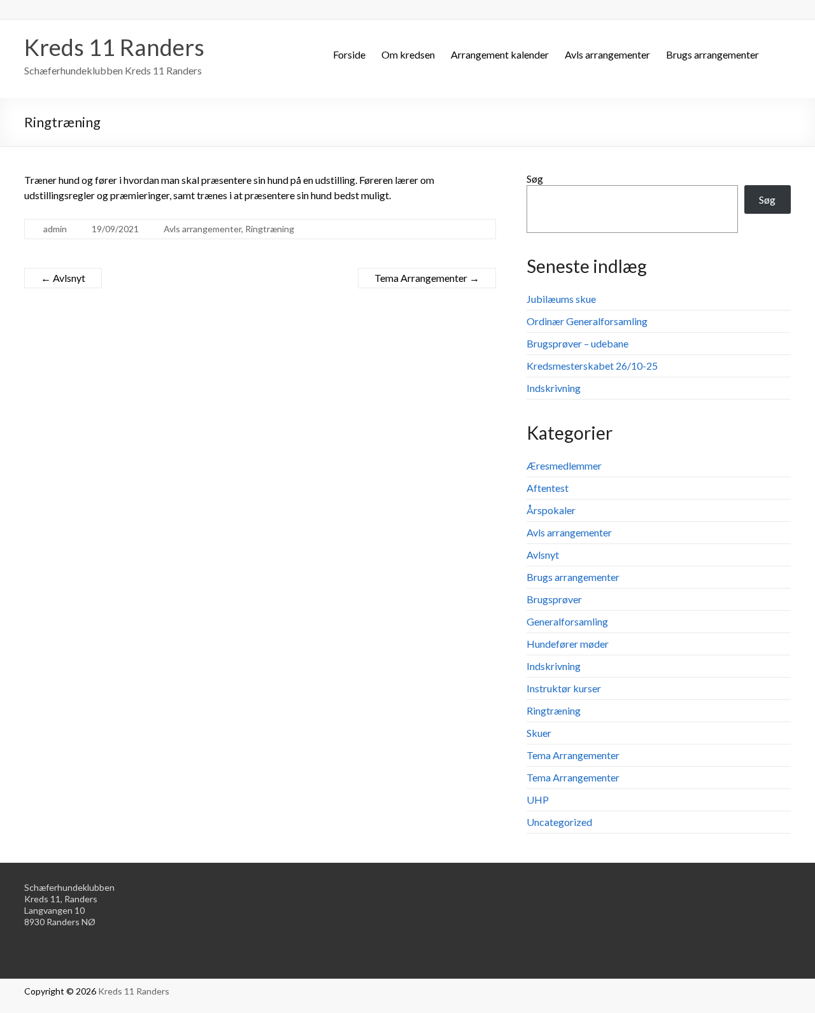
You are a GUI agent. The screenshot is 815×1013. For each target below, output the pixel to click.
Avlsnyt (63, 278)
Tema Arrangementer (426, 278)
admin (55, 228)
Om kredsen (408, 54)
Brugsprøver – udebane (577, 343)
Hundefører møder (568, 644)
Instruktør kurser (564, 688)
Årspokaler (551, 510)
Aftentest (548, 488)
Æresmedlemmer (564, 465)
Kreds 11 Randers (114, 47)
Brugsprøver (554, 599)
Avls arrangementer (607, 54)
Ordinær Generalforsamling (587, 321)
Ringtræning (269, 228)
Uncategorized (559, 822)
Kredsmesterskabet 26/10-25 (592, 366)
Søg (535, 178)
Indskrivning (554, 388)
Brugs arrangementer (712, 54)
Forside (349, 54)
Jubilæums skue (561, 299)
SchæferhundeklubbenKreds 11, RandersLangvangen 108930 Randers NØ (69, 904)
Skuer (539, 733)
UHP (538, 799)
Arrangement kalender (500, 54)
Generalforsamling (567, 621)
